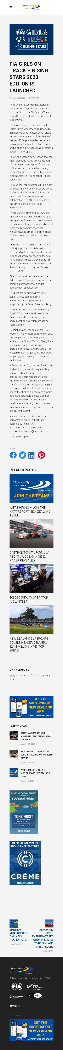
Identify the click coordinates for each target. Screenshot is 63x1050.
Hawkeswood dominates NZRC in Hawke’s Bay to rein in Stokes (37, 754)
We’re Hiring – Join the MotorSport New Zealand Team (35, 773)
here (17, 436)
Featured (35, 98)
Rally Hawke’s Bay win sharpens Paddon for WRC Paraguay (36, 736)
